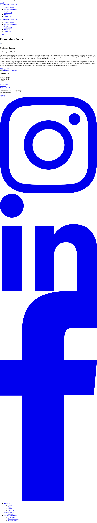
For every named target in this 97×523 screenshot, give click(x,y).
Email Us (3, 86)
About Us (7, 14)
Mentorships (11, 517)
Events (6, 11)
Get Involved (8, 13)
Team (9, 507)
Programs (10, 514)
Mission (10, 505)
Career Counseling (13, 519)
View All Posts (4, 68)
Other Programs (12, 520)
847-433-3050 (4, 84)
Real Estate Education (10, 9)
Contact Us (7, 16)
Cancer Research (9, 8)
